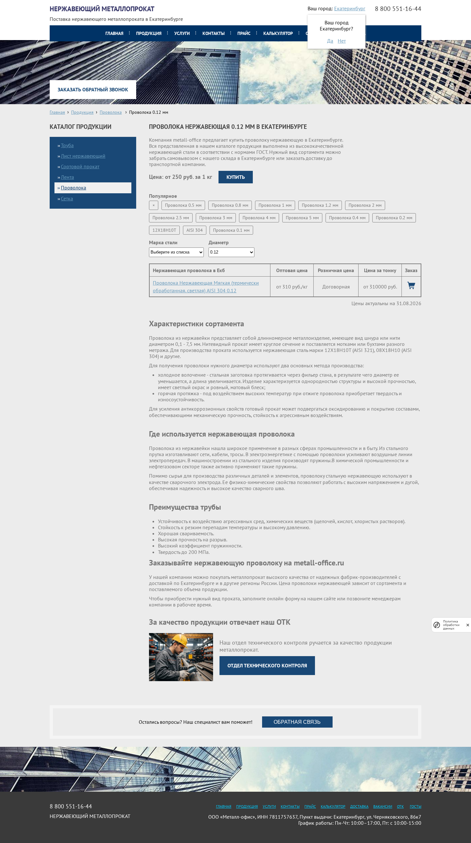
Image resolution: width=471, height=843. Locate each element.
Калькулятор (278, 33)
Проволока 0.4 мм (347, 218)
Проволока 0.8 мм (230, 205)
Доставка (359, 806)
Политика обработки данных (451, 625)
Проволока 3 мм (215, 218)
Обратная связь (297, 722)
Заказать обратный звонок (93, 89)
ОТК (400, 806)
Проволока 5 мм (302, 218)
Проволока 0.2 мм (394, 218)
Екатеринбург (349, 8)
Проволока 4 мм (259, 218)
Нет (342, 41)
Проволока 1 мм (275, 205)
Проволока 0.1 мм (231, 230)
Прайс (244, 33)
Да (330, 41)
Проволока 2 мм (365, 205)
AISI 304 (194, 230)
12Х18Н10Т (164, 230)
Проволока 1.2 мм (320, 205)
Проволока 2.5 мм (171, 218)
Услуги (182, 33)
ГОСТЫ (415, 806)
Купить (236, 177)
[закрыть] (468, 624)
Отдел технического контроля (267, 665)
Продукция (148, 33)
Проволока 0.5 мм (183, 205)
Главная (114, 33)
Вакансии (382, 806)
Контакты (213, 33)
